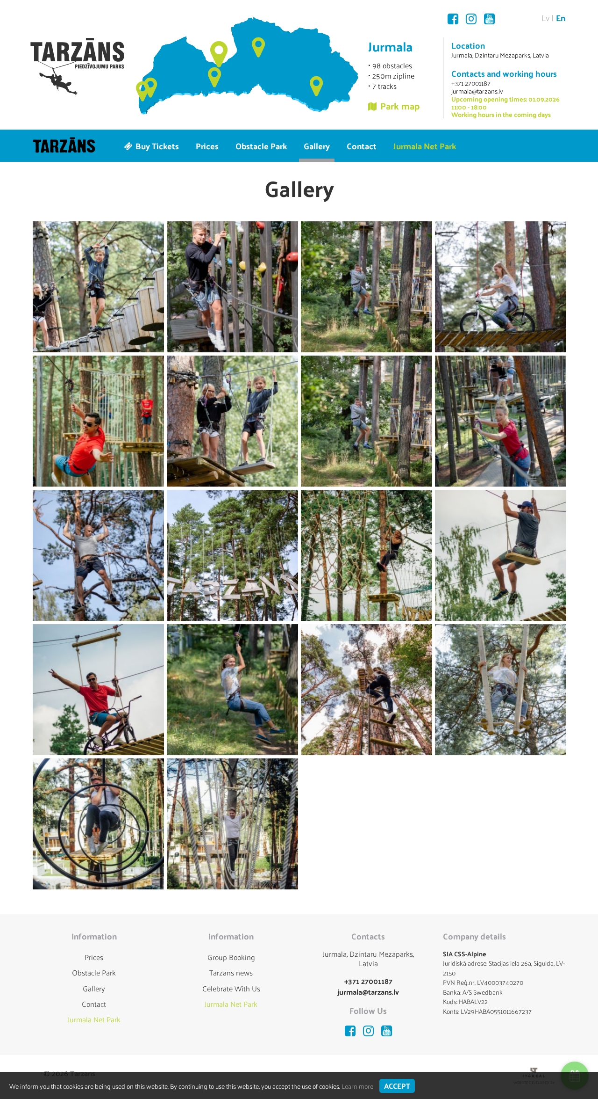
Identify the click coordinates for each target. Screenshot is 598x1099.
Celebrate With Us (231, 988)
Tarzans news (231, 972)
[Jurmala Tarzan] (77, 66)
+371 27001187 (471, 83)
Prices (207, 145)
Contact (362, 145)
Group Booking (231, 957)
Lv (545, 18)
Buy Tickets (156, 145)
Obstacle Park (261, 145)
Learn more (357, 1086)
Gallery (317, 145)
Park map (400, 105)
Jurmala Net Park (424, 145)
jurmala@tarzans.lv (477, 91)
